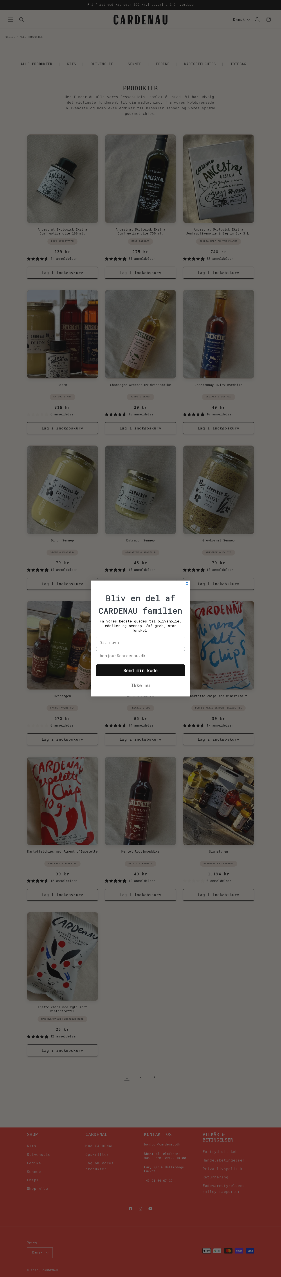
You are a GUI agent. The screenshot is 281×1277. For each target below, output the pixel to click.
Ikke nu (140, 685)
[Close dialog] (187, 583)
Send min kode (140, 670)
